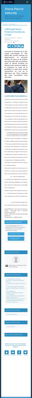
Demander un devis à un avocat (14, 239)
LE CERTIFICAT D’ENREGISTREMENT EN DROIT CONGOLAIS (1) (14, 293)
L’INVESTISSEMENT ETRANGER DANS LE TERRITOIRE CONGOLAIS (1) (15, 288)
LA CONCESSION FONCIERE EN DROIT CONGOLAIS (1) (15, 296)
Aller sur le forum (14, 233)
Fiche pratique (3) (12, 314)
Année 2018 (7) (11, 326)
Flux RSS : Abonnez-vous (14, 334)
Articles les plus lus (12, 302)
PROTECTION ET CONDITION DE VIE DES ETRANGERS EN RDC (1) (15, 299)
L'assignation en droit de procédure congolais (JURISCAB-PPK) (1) (15, 280)
